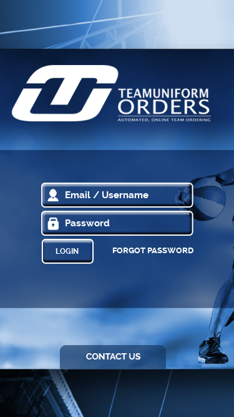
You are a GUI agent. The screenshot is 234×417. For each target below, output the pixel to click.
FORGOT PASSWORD (152, 250)
